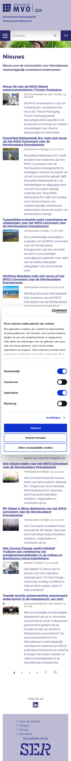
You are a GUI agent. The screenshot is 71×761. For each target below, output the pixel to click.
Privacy (24, 729)
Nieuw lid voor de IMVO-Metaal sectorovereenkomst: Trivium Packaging (32, 88)
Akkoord (35, 427)
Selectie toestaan (35, 437)
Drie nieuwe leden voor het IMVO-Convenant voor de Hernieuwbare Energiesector (35, 465)
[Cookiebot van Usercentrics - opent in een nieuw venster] (52, 311)
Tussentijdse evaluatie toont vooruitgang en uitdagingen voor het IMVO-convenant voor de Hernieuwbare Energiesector (35, 223)
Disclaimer (26, 734)
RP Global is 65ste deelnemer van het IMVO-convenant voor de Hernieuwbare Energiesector (35, 512)
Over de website (29, 721)
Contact (24, 725)
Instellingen (53, 417)
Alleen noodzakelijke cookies (35, 447)
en (66, 35)
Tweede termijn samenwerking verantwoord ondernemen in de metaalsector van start (35, 597)
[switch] (62, 382)
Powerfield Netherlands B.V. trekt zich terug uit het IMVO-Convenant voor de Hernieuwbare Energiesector (35, 141)
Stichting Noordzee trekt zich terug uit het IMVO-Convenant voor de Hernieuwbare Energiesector (33, 279)
